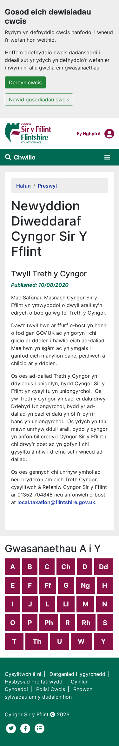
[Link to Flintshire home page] (28, 133)
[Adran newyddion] (39, 728)
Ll (66, 604)
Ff (48, 585)
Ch (65, 567)
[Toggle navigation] (107, 157)
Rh (86, 623)
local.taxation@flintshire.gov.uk (56, 502)
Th (37, 641)
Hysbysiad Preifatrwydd (34, 681)
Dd (103, 567)
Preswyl (47, 186)
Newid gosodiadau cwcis (39, 99)
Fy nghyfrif (89, 133)
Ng (85, 585)
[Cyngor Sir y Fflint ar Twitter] (12, 728)
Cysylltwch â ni (23, 674)
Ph (48, 623)
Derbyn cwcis (25, 82)
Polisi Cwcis (50, 689)
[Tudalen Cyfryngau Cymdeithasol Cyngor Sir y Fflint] (26, 728)
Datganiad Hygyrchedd (77, 674)
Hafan (23, 186)
